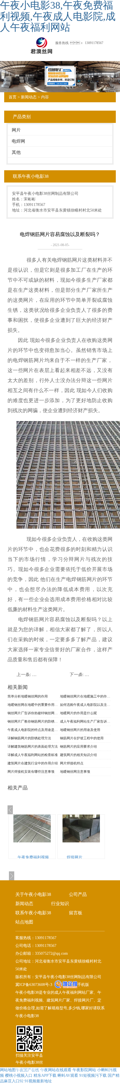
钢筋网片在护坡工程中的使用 (82, 738)
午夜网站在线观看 (55, 1070)
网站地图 (8, 1070)
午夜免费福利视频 (33, 857)
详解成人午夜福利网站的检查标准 (33, 755)
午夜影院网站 (84, 1070)
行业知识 (60, 903)
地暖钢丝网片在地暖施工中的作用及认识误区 (85, 696)
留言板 (75, 912)
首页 (12, 97)
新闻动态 (29, 97)
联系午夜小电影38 (33, 912)
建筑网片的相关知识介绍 (78, 755)
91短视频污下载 (93, 1075)
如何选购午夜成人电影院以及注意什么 (85, 705)
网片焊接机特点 (71, 763)
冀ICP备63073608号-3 (33, 985)
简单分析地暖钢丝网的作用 (28, 696)
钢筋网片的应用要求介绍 (78, 746)
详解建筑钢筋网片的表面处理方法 (33, 746)
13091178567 (94, 43)
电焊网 (18, 141)
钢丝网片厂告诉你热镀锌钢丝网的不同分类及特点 (33, 713)
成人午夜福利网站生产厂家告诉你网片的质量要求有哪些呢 (85, 721)
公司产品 (78, 894)
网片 (16, 130)
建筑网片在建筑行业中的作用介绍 (33, 763)
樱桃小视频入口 (18, 1075)
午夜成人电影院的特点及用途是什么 (33, 730)
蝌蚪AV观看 (67, 1075)
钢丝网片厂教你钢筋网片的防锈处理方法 (33, 721)
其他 (16, 152)
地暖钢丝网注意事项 (75, 772)
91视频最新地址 (38, 1081)
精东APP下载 (44, 1075)
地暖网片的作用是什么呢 (78, 713)
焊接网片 (74, 857)
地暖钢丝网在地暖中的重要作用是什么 (33, 705)
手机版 (83, 985)
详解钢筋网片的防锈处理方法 (29, 738)
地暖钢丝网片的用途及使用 (80, 730)
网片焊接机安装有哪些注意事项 (31, 772)
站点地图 (24, 922)
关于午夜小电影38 (33, 894)
